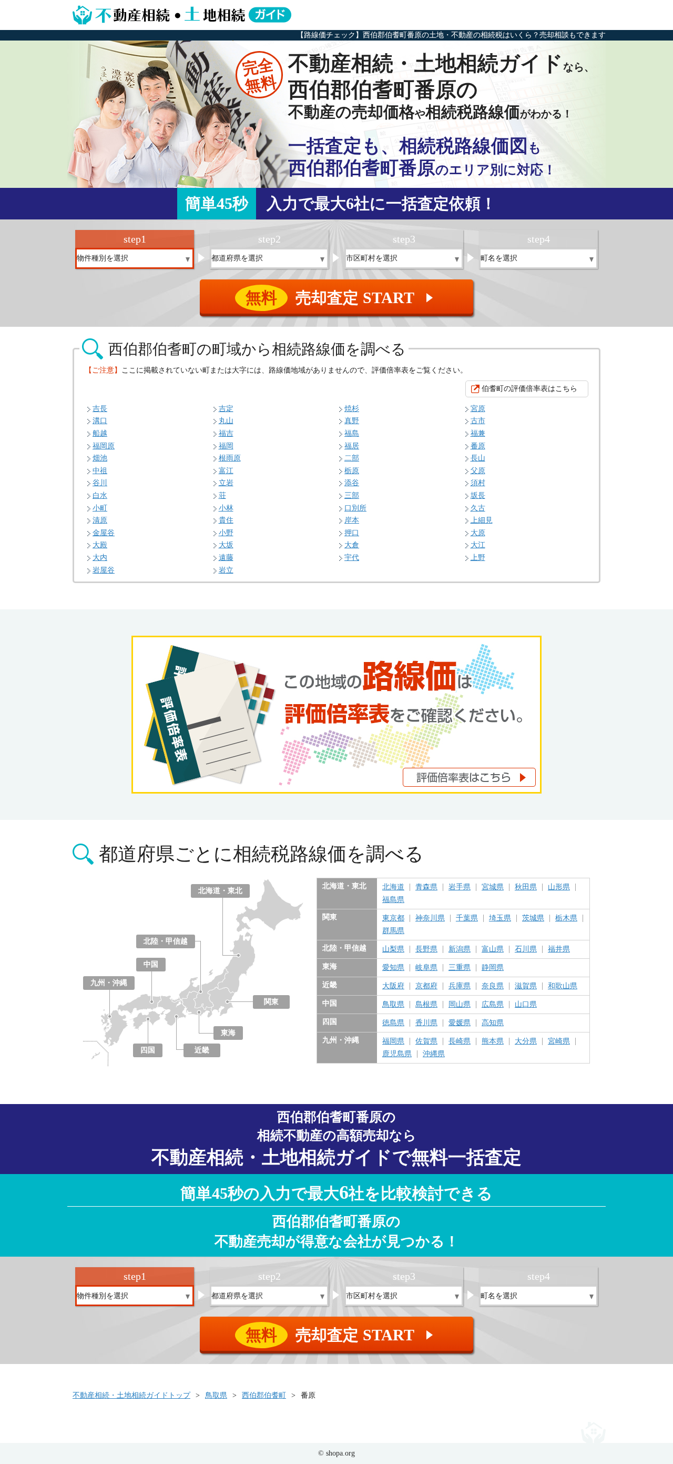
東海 (228, 1033)
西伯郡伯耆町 (264, 1395)
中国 (151, 964)
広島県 (493, 1004)
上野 (478, 557)
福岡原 (104, 446)
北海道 (393, 887)
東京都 (393, 918)
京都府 (426, 986)
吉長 (100, 409)
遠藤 (226, 557)
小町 (100, 508)
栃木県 (566, 918)
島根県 (426, 1004)
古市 (478, 421)
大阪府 (393, 986)
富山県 (493, 949)
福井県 (559, 949)
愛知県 (393, 967)
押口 (351, 533)
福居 (351, 446)
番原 (478, 446)
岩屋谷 (104, 570)
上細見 (482, 520)
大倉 (351, 545)
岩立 (226, 570)
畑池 (100, 458)
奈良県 (493, 986)
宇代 (351, 557)
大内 (100, 557)
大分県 (526, 1041)
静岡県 (493, 967)
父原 (478, 471)
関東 (271, 1002)
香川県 (426, 1023)
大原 (478, 533)
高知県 (493, 1023)
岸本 (351, 520)
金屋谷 (104, 533)
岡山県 (459, 1004)
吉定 (226, 409)
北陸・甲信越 (166, 941)
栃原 (351, 471)
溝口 (100, 421)
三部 (351, 495)
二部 (351, 458)
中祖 (100, 471)
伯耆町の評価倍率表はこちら (529, 389)
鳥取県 (393, 1004)
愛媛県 (459, 1023)
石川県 (526, 949)
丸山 (226, 421)
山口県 (526, 1004)
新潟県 (459, 949)
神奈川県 (430, 918)
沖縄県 (434, 1054)
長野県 (426, 949)
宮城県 (493, 887)
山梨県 (393, 949)
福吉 (226, 433)
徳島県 (393, 1023)
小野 (226, 533)
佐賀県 (426, 1041)
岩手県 (459, 887)
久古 (478, 508)
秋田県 (526, 887)
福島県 (393, 900)
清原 (100, 520)
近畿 (202, 1050)
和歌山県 (562, 986)
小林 (226, 508)
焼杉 (351, 409)
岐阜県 (426, 967)
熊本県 (493, 1041)
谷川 (100, 483)
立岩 (226, 483)
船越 (100, 433)
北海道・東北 (220, 891)
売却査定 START (341, 297)
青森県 (426, 887)
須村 (478, 483)
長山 (478, 458)
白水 (100, 495)
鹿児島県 (397, 1054)
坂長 (478, 495)
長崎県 (459, 1041)
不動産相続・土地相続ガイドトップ (131, 1395)
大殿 (100, 545)
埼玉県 (500, 918)
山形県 (559, 887)
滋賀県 (526, 986)
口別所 (355, 508)
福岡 (226, 446)
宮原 (478, 409)
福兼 (478, 433)
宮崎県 (559, 1041)
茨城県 (533, 918)
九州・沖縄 (108, 983)
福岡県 (393, 1041)
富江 (226, 471)
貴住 (226, 520)
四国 (147, 1050)
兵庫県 (459, 986)
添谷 (351, 483)
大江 (478, 545)
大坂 (226, 545)
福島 (351, 433)
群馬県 (393, 931)
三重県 (459, 967)
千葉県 (467, 918)
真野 (351, 421)
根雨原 (230, 458)
